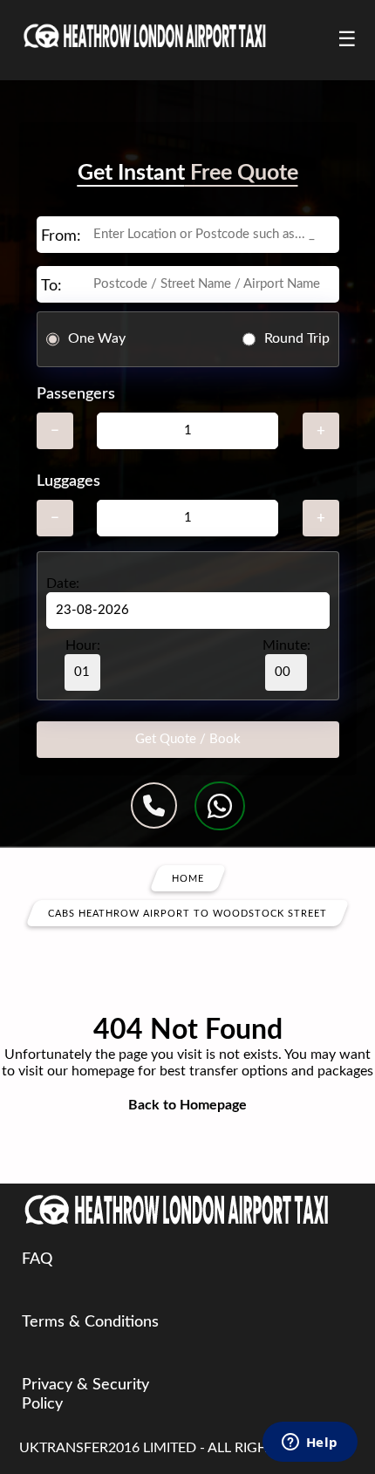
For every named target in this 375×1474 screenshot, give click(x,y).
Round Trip (297, 338)
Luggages (68, 481)
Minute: (286, 645)
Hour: (82, 645)
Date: (62, 583)
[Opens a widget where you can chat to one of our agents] (310, 1443)
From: (61, 236)
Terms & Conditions (90, 1322)
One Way (97, 338)
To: (51, 286)
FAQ (37, 1259)
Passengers (76, 394)
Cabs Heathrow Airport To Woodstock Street (187, 913)
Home (188, 878)
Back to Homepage (187, 1105)
